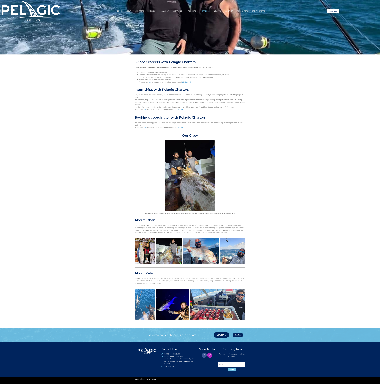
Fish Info (192, 11)
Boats (152, 11)
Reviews (217, 11)
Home (119, 11)
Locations (177, 11)
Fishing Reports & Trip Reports (251, 11)
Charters (139, 11)
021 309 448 (186, 82)
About (128, 11)
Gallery (165, 11)
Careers (206, 11)
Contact (229, 11)
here (149, 82)
